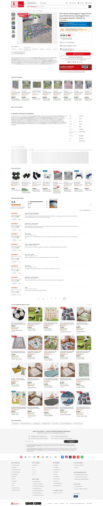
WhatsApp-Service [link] (58, 485)
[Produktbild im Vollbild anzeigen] (37, 28)
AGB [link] (67, 503)
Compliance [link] (56, 503)
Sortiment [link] (56, 472)
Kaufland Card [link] (57, 469)
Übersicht (35, 465)
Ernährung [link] (56, 481)
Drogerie (14, 481)
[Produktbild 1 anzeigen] (13, 14)
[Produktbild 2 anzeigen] (13, 19)
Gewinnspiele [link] (57, 478)
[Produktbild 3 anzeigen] (13, 23)
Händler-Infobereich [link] (58, 492)
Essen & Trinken (16, 487)
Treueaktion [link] (56, 476)
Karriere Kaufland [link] (78, 486)
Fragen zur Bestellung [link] (38, 483)
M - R (35, 472)
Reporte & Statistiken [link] (79, 465)
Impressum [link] (50, 503)
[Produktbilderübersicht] (13, 28)
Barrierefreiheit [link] (89, 503)
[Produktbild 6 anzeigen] (13, 36)
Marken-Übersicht (16, 490)
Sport (14, 483)
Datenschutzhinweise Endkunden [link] (82, 479)
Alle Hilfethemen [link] (37, 481)
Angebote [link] (56, 465)
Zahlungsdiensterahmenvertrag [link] (81, 474)
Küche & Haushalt (16, 472)
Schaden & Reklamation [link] (38, 490)
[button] (38, 201)
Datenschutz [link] (62, 503)
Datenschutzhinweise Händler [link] (81, 477)
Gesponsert (89, 304)
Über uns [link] (77, 467)
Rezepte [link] (56, 474)
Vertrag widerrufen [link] (37, 488)
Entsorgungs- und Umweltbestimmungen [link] (77, 503)
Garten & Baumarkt (16, 469)
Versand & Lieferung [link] (38, 492)
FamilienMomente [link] (58, 483)
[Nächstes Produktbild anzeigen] (90, 204)
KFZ (13, 485)
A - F (34, 467)
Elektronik (15, 467)
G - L (34, 469)
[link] (43, 3)
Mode (14, 478)
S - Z (34, 474)
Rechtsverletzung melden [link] (39, 495)
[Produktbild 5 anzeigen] (13, 32)
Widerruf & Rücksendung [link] (39, 486)
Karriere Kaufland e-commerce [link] (81, 488)
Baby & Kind (15, 474)
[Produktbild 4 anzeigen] (13, 27)
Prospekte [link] (56, 467)
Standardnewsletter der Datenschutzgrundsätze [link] (34, 445)
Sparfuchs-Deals (16, 465)
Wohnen (14, 476)
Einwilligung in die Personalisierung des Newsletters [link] (35, 449)
